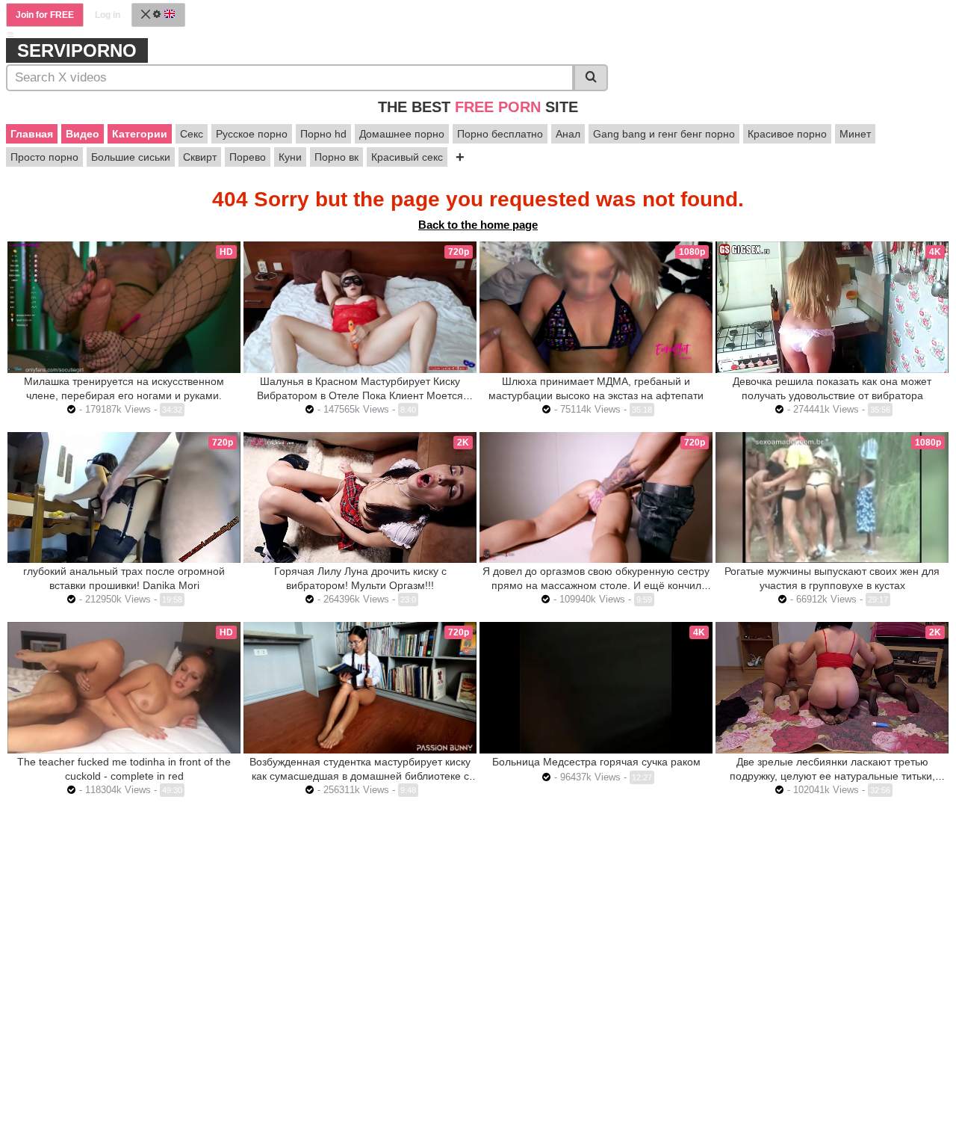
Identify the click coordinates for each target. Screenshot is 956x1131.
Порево (247, 157)
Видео (82, 134)
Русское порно (252, 134)
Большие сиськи (130, 157)
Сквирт (200, 157)
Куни (290, 157)
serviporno (77, 50)
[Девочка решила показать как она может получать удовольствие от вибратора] (832, 306)
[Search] (591, 77)
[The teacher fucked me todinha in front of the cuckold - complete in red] (123, 688)
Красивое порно (787, 134)
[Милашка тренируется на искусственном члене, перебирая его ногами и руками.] (123, 307)
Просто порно (44, 157)
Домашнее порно (401, 134)
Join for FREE (45, 15)
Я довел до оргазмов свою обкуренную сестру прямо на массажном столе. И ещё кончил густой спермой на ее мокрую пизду (596, 585)
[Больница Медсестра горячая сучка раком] (596, 687)
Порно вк (336, 157)
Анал (568, 134)
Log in (107, 15)
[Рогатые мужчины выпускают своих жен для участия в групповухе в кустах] (832, 498)
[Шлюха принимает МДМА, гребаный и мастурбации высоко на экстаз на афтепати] (596, 307)
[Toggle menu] (10, 34)
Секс (191, 134)
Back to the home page (478, 224)
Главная (31, 134)
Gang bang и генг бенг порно (664, 134)
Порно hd (323, 134)
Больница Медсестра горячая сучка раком (596, 762)
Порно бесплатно (500, 134)
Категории (139, 134)
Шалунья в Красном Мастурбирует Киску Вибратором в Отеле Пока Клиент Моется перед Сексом (360, 395)
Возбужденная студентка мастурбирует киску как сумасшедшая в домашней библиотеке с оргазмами (360, 776)
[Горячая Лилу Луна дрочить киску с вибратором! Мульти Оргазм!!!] (360, 497)
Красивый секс (407, 157)
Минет (855, 134)
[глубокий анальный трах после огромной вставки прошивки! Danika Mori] (123, 497)
